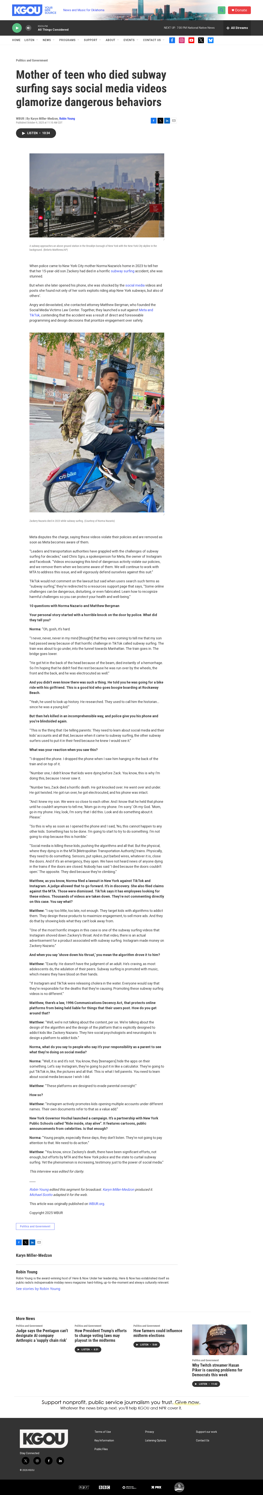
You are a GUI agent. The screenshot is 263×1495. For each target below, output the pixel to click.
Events (129, 40)
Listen (29, 40)
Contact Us (152, 40)
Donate (241, 10)
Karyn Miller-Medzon (118, 1189)
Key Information (104, 1440)
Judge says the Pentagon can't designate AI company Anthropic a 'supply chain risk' (42, 1335)
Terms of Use (103, 1431)
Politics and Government (32, 60)
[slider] (34, 28)
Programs (67, 40)
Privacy (149, 1431)
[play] (17, 28)
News (47, 40)
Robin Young (67, 118)
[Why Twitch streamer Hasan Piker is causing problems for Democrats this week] (219, 1339)
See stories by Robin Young (38, 1288)
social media (135, 285)
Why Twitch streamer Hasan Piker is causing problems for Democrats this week (217, 1370)
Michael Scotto (40, 1195)
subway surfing (122, 271)
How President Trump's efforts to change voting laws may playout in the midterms (101, 1335)
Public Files (101, 1449)
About (110, 40)
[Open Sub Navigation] (37, 40)
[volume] (28, 28)
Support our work (206, 1431)
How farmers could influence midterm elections (157, 1333)
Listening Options (155, 1440)
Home (16, 40)
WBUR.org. (97, 1204)
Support (90, 40)
